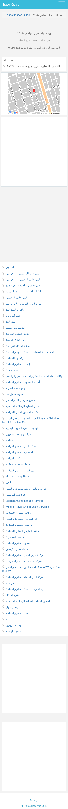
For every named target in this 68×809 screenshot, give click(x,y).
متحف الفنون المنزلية (17, 334)
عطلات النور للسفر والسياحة (21, 446)
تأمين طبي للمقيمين (17, 297)
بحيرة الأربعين (13, 625)
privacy (33, 800)
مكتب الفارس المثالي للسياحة (22, 531)
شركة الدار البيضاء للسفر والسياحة (25, 577)
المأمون (10, 267)
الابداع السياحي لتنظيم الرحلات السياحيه (28, 601)
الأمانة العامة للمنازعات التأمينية (23, 291)
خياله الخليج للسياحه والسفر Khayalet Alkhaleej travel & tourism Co (30, 420)
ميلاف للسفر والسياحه (18, 613)
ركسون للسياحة (15, 358)
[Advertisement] (34, 152)
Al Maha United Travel (19, 464)
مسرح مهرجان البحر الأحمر (21, 400)
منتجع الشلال (13, 595)
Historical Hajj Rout (17, 476)
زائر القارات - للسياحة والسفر (22, 519)
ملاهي (9, 482)
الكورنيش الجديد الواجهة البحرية (23, 428)
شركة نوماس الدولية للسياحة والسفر (26, 488)
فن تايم (10, 583)
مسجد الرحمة (13, 631)
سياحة (9, 440)
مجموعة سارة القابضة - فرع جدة (24, 285)
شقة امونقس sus (16, 494)
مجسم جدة (12, 370)
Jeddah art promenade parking (24, 500)
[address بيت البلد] (34, 93)
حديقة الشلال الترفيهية (18, 346)
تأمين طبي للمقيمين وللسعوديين (23, 273)
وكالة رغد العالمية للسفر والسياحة (24, 589)
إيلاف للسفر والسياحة (18, 364)
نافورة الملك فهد (15, 309)
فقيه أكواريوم (13, 315)
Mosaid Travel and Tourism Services (27, 507)
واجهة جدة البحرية (15, 388)
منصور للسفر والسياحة (18, 543)
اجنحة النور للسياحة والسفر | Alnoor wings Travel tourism (32, 569)
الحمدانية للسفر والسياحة (20, 452)
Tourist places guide (17, 15)
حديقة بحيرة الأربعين (17, 549)
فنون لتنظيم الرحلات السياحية (22, 406)
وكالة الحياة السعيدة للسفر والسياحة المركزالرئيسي (34, 376)
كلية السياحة (13, 458)
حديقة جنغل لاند (14, 394)
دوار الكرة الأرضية (16, 340)
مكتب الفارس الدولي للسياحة (22, 412)
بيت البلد (10, 321)
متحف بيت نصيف (15, 327)
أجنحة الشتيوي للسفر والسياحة (23, 382)
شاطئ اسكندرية (15, 537)
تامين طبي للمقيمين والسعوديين (23, 279)
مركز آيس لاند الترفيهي (18, 434)
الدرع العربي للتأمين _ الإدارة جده (24, 303)
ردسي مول (12, 607)
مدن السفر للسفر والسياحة (21, 470)
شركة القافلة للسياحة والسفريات (24, 561)
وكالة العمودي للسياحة (18, 512)
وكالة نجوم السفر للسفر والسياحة (24, 555)
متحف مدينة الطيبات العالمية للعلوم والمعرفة (30, 352)
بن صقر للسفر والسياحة (19, 525)
